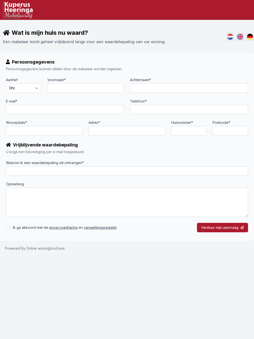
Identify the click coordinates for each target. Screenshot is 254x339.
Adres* (94, 122)
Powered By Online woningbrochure (35, 248)
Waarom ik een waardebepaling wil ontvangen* (45, 163)
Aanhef (12, 80)
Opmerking (15, 184)
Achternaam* (140, 80)
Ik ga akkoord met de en (65, 227)
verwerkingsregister (100, 227)
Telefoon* (138, 101)
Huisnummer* (182, 122)
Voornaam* (56, 80)
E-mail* (11, 101)
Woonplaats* (16, 122)
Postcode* (221, 122)
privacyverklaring (63, 227)
